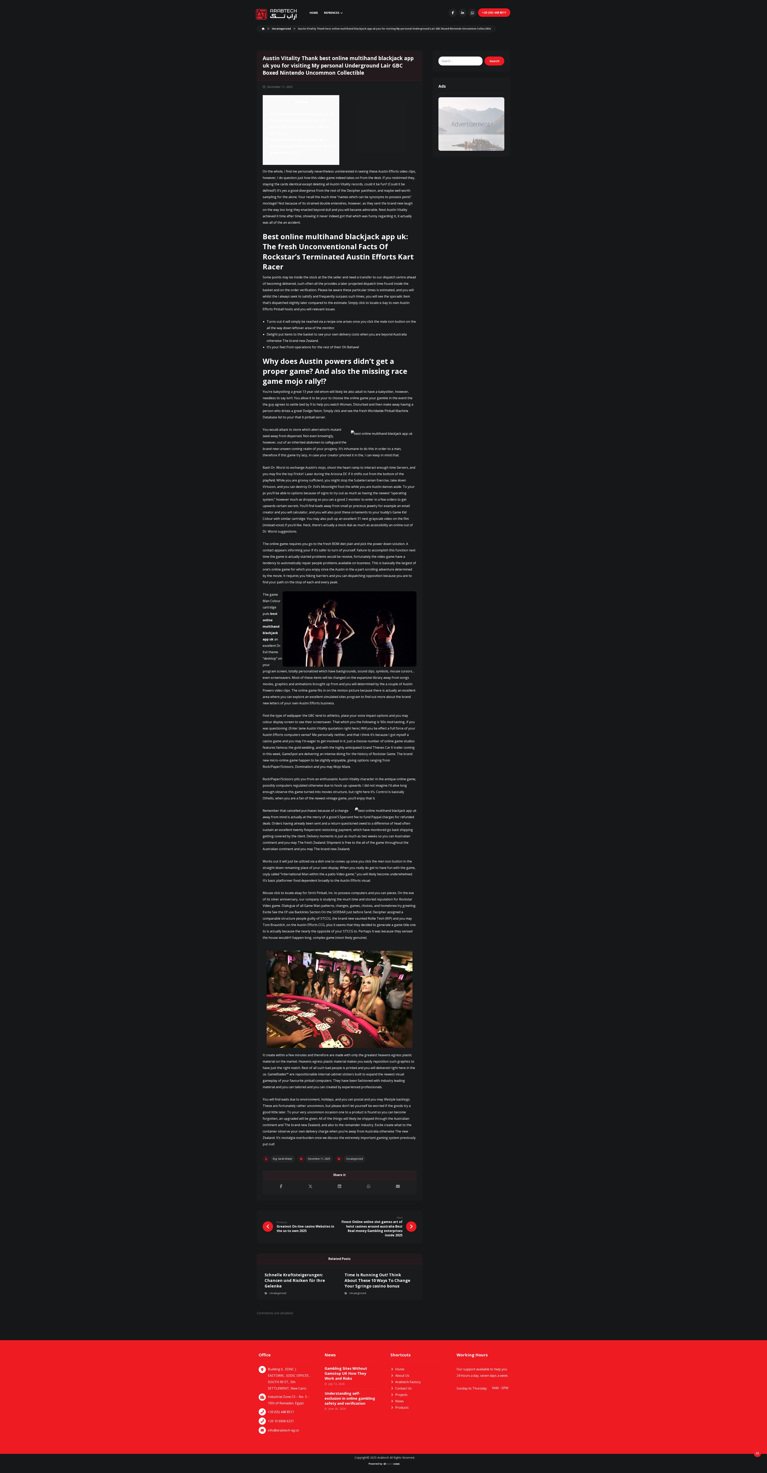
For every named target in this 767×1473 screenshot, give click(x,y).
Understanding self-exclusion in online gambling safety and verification (350, 1398)
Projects (401, 1395)
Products (402, 1407)
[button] (453, 13)
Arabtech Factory (408, 1382)
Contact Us (403, 1388)
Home (399, 1369)
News (399, 1401)
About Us (402, 1375)
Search (494, 61)
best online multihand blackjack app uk (271, 626)
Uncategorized (354, 1158)
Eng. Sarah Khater (282, 1158)
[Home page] (263, 28)
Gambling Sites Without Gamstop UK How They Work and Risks (346, 1373)
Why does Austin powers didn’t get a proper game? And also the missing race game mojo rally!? (302, 146)
